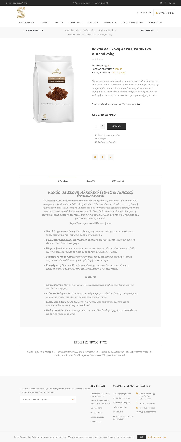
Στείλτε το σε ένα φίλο (107, 142)
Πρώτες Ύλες (75, 22)
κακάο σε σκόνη (87, 352)
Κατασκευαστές (97, 417)
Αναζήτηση (150, 12)
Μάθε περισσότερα (157, 437)
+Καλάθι (116, 126)
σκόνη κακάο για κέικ (66, 355)
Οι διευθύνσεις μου (121, 398)
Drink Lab (92, 22)
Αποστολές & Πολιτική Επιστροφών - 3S (100, 394)
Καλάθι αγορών (120, 407)
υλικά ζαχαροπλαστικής (39, 352)
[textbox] (140, 13)
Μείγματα (45, 22)
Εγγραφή (72, 399)
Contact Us (118, 181)
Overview (63, 181)
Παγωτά (59, 22)
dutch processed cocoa (137, 352)
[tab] (63, 181)
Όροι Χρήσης (96, 408)
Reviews (90, 181)
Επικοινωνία (155, 22)
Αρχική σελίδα (26, 22)
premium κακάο (115, 355)
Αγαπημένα (118, 411)
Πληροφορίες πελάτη (122, 393)
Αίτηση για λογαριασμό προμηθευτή (123, 417)
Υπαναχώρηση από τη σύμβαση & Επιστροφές (100, 402)
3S (109, 65)
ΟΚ (141, 437)
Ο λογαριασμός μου (81, 3)
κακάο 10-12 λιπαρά (110, 352)
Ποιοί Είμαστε (96, 412)
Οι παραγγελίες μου (122, 402)
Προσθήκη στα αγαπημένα (109, 135)
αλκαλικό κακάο (66, 352)
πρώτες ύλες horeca (92, 355)
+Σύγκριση (102, 139)
